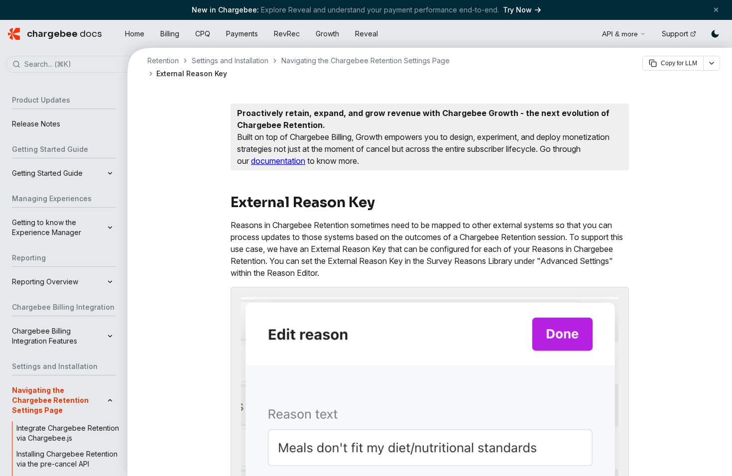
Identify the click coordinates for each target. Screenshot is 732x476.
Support (675, 33)
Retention (163, 60)
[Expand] (110, 173)
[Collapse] (110, 400)
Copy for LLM (679, 63)
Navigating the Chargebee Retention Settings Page (365, 60)
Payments (242, 33)
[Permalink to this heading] (380, 202)
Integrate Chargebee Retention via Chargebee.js (67, 433)
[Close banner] (716, 9)
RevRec (287, 33)
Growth (327, 33)
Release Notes (36, 123)
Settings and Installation (230, 60)
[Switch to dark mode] (715, 34)
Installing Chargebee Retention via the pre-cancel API (67, 459)
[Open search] (583, 32)
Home (134, 33)
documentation (278, 161)
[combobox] (78, 65)
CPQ (202, 33)
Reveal (366, 33)
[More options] (712, 63)
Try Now (517, 9)
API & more (620, 34)
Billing (169, 33)
